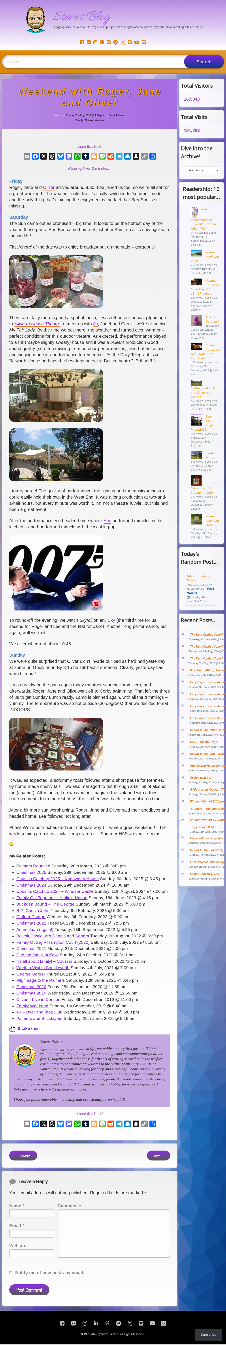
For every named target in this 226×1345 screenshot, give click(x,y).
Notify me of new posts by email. (50, 1272)
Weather (99, 120)
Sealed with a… (200, 777)
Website (17, 1245)
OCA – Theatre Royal (204, 742)
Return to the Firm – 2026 (207, 753)
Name (16, 1205)
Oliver (49, 187)
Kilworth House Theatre (37, 323)
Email (16, 1225)
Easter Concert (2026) (204, 874)
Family (79, 120)
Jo (95, 323)
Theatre (89, 120)
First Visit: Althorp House (207, 670)
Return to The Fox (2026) (206, 850)
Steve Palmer (116, 115)
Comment (69, 1205)
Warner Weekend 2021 (212, 521)
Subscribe (208, 1334)
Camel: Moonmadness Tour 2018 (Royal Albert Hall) (203, 218)
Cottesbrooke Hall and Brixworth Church (204, 393)
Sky (111, 620)
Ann (107, 520)
